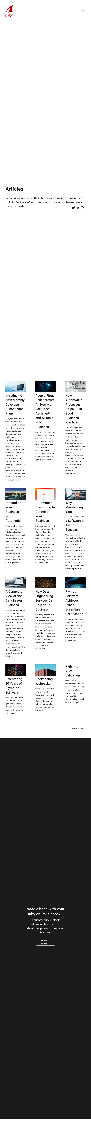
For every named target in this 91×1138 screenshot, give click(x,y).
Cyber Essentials (72, 637)
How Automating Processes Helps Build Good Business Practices (74, 409)
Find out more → (45, 942)
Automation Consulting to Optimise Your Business (45, 512)
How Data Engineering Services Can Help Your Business (44, 600)
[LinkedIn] (77, 207)
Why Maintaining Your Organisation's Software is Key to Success (74, 516)
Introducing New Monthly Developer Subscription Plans (15, 404)
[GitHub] (82, 207)
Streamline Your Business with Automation (14, 512)
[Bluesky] (73, 207)
